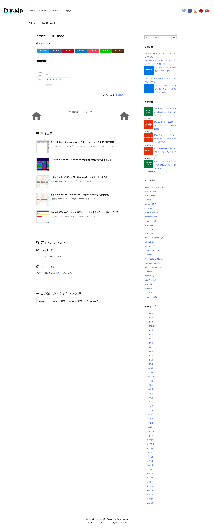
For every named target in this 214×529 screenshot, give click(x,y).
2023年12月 (149, 326)
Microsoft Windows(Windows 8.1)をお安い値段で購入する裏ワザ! (81, 159)
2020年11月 (149, 436)
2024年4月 (148, 313)
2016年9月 (148, 482)
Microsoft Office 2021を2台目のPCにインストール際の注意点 (165, 125)
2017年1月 (148, 469)
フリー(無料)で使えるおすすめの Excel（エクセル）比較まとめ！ (165, 112)
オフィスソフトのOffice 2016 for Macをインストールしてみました (81, 177)
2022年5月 (148, 398)
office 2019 (150, 221)
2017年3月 (148, 465)
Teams (148, 200)
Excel (148, 271)
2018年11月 (149, 448)
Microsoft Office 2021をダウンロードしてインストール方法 (165, 151)
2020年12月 (149, 431)
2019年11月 (149, 440)
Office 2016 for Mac (153, 259)
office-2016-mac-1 (48, 23)
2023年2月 (148, 360)
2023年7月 (148, 338)
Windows (43, 10)
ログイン (58, 273)
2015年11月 (149, 499)
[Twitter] (184, 11)
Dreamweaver (151, 217)
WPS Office (150, 195)
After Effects (150, 280)
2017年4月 (148, 461)
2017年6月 (148, 457)
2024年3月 (148, 317)
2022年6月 (148, 393)
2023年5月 (148, 347)
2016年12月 (149, 474)
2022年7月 (148, 389)
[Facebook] (189, 11)
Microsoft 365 (152, 263)
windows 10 (150, 204)
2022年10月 (149, 376)
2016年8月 (148, 486)
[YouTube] (207, 11)
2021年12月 (149, 419)
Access (148, 293)
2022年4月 (148, 402)
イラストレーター (152, 229)
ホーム (33, 23)
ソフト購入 (66, 10)
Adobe (54, 10)
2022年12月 (149, 368)
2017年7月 (148, 452)
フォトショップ (151, 250)
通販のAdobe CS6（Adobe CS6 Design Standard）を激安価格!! (80, 194)
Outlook (149, 288)
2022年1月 (148, 414)
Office (32, 10)
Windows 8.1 (150, 233)
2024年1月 (148, 322)
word (148, 284)
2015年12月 (149, 495)
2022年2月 (148, 410)
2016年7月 (148, 490)
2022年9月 (148, 381)
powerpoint (151, 297)
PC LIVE (119, 95)
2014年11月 (149, 503)
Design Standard (152, 267)
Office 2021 (151, 212)
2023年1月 (148, 364)
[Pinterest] (201, 11)
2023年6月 (148, 343)
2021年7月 (148, 427)
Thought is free (120, 523)
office (148, 208)
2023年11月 (149, 330)
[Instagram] (195, 11)
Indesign (149, 276)
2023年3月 (148, 355)
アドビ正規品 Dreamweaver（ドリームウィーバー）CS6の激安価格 (82, 142)
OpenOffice (150, 191)
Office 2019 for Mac (153, 238)
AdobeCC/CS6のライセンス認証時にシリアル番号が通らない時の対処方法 (84, 212)
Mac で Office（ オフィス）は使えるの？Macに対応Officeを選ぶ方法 (165, 138)
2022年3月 (148, 406)
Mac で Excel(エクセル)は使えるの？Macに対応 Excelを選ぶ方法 (165, 164)
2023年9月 (148, 334)
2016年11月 (149, 478)
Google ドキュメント (154, 187)
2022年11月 (149, 372)
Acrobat (149, 255)
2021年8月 (148, 423)
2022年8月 (148, 385)
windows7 (149, 246)
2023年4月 (148, 351)
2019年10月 (149, 444)
